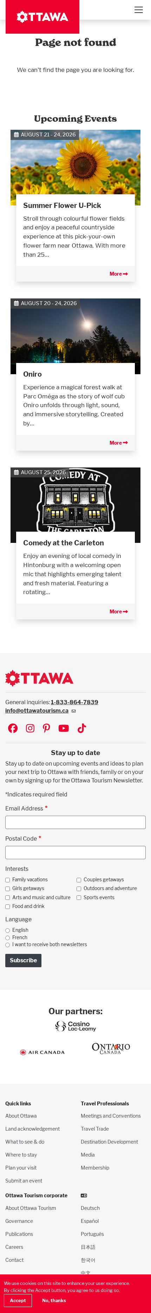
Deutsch (90, 1208)
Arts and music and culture (41, 897)
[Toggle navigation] (138, 10)
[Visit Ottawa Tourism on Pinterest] (46, 729)
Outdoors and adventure (110, 888)
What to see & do (24, 1142)
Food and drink (28, 906)
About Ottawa (21, 1116)
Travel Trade (95, 1129)
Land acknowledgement (32, 1129)
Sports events (99, 897)
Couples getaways (104, 879)
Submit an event (23, 1181)
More (116, 274)
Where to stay (21, 1155)
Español (90, 1221)
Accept (18, 1300)
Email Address (24, 808)
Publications (19, 1234)
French (19, 937)
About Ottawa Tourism (30, 1208)
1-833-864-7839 (74, 702)
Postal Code (21, 838)
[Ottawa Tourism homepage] (42, 17)
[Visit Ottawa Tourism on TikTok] (82, 729)
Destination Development (109, 1142)
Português (92, 1234)
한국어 (88, 1260)
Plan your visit (21, 1168)
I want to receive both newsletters (49, 944)
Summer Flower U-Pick (62, 205)
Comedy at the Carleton (63, 543)
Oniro (32, 374)
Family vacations (30, 879)
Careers (14, 1247)
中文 (86, 1273)
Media (88, 1155)
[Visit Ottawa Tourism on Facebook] (12, 729)
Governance (19, 1221)
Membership (95, 1168)
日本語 (88, 1247)
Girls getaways (28, 888)
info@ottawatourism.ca (36, 710)
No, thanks (54, 1300)
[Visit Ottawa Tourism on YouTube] (63, 729)
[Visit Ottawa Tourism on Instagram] (30, 729)
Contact (14, 1260)
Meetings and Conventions (111, 1116)
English (20, 930)
